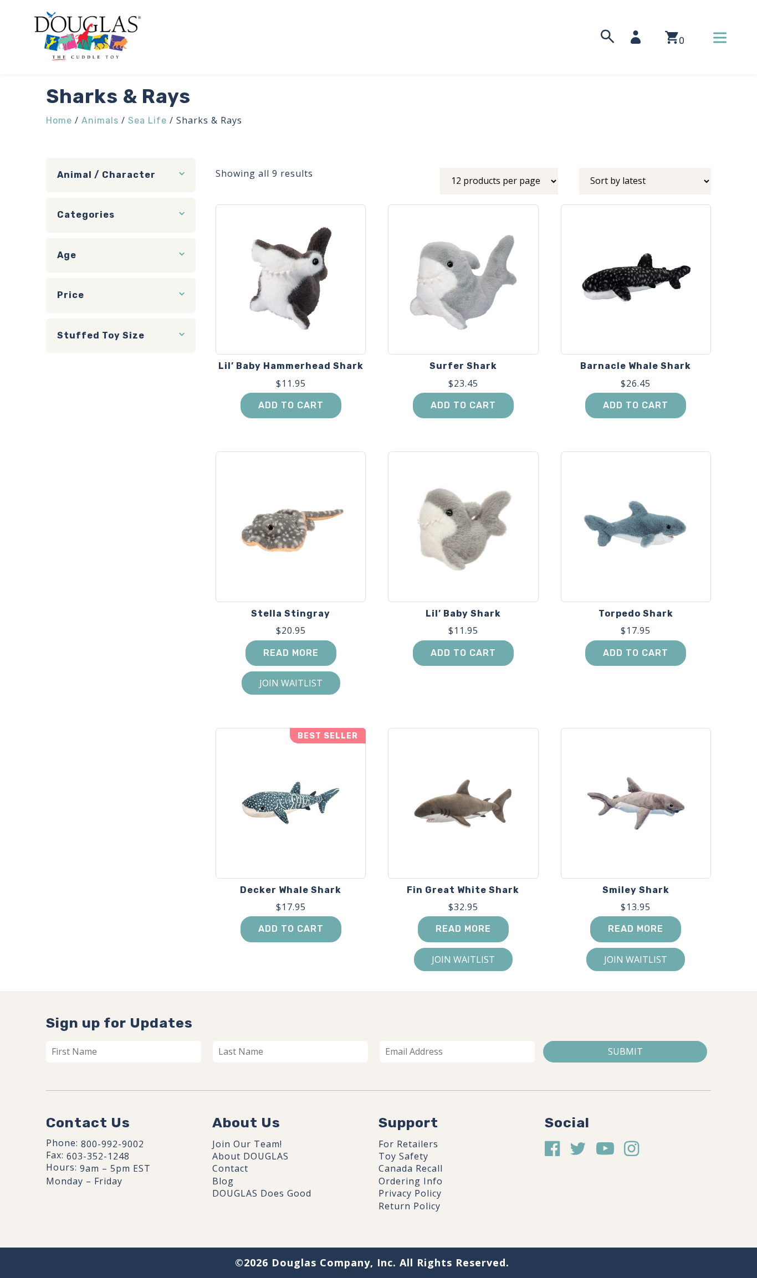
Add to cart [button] (291, 405)
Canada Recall (410, 1168)
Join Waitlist (291, 683)
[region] (144, 1194)
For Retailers (408, 1144)
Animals (100, 120)
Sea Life (147, 120)
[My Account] (639, 37)
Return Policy (409, 1206)
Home (59, 120)
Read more (291, 653)
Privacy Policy (410, 1193)
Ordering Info (410, 1181)
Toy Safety (403, 1156)
